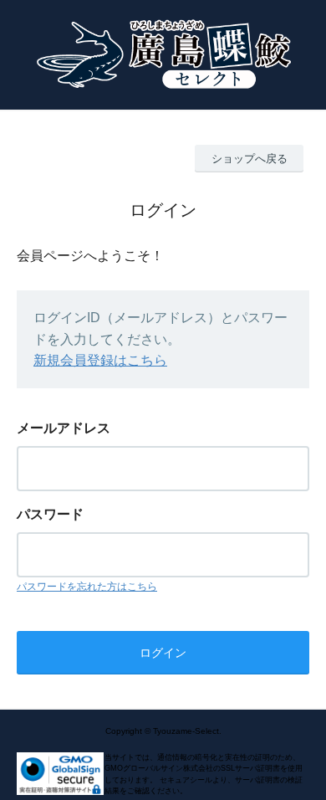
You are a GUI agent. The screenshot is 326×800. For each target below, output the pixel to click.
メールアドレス (63, 428)
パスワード (50, 514)
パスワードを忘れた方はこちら (87, 586)
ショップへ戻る (249, 158)
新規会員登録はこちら (100, 360)
